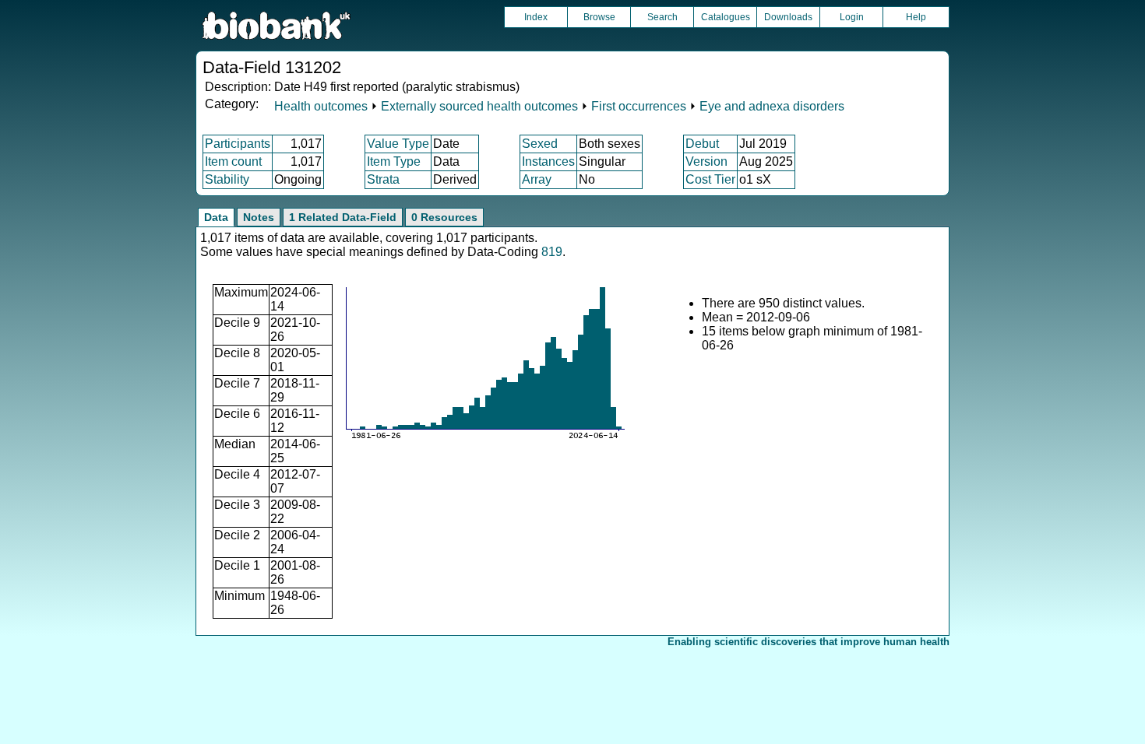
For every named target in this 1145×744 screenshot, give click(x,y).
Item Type (394, 161)
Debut (702, 143)
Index (536, 17)
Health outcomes (321, 106)
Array (536, 179)
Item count (233, 161)
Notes (258, 217)
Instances (548, 161)
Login (852, 17)
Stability (227, 179)
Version (706, 161)
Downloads (788, 17)
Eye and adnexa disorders (771, 106)
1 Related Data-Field (342, 217)
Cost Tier (710, 179)
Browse (599, 17)
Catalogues (725, 17)
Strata (383, 179)
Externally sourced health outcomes (479, 106)
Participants (237, 143)
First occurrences (638, 106)
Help (916, 17)
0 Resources (444, 217)
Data (216, 217)
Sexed (540, 143)
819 (551, 251)
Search (662, 17)
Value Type (398, 143)
